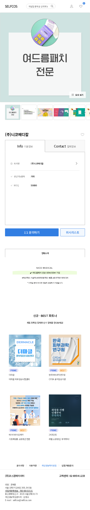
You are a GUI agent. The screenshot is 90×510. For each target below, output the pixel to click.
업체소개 (45, 253)
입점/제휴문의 (67, 465)
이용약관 (32, 465)
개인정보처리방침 (49, 465)
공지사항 (20, 465)
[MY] (71, 6)
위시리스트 (72, 232)
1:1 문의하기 (31, 232)
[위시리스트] (81, 6)
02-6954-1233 (77, 475)
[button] (85, 112)
